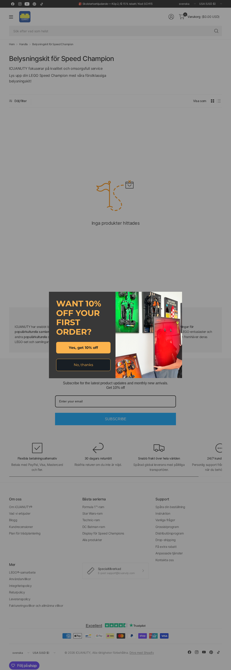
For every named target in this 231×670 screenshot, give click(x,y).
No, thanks (83, 365)
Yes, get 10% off (83, 348)
